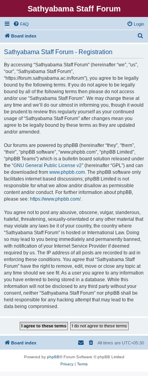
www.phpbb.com (67, 172)
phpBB (53, 357)
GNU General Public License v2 (47, 165)
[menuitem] (21, 24)
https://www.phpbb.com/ (55, 199)
